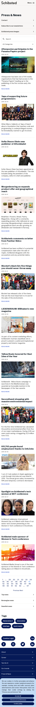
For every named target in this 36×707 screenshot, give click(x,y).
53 (20, 586)
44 (12, 584)
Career (3, 657)
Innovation (21, 621)
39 (21, 581)
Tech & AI (4, 663)
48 (30, 584)
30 (14, 579)
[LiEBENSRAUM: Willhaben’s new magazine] (18, 324)
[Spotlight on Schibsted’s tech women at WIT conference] (18, 507)
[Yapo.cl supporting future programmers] (18, 112)
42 (3, 584)
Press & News (6, 674)
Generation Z (8, 621)
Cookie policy (18, 703)
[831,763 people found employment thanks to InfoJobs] (18, 462)
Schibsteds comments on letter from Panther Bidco (17, 239)
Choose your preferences (18, 700)
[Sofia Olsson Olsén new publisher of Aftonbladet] (18, 157)
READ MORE (5, 89)
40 (25, 581)
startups (6, 626)
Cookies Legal (8, 638)
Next (21, 590)
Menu (31, 3)
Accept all (18, 696)
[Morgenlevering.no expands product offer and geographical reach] (18, 204)
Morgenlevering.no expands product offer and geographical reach (17, 189)
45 (16, 584)
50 (8, 586)
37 (12, 581)
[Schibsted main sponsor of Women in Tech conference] (18, 552)
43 (8, 584)
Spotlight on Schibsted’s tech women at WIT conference (16, 492)
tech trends (18, 626)
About (3, 652)
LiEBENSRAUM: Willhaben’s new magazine (17, 310)
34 (31, 579)
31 (18, 579)
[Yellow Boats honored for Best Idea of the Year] (18, 369)
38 (16, 581)
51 (12, 586)
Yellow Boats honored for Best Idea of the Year (16, 355)
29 (10, 579)
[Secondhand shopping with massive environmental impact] (18, 415)
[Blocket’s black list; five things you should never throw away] (18, 281)
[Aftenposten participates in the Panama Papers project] (18, 64)
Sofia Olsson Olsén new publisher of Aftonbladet (13, 142)
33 (26, 579)
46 (21, 584)
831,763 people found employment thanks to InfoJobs (17, 447)
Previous (16, 590)
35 (3, 581)
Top (32, 638)
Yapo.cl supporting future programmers (14, 97)
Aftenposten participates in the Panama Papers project (17, 50)
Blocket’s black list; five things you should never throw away (16, 267)
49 (3, 586)
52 (16, 586)
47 (25, 584)
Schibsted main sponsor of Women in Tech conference (15, 537)
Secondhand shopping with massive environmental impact (16, 400)
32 (22, 579)
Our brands (5, 668)
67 (28, 586)
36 (8, 581)
